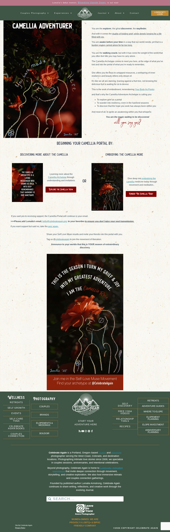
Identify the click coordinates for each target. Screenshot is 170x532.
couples (102, 453)
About (118, 13)
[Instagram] (86, 431)
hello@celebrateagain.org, (54, 221)
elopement (116, 453)
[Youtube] (83, 431)
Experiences (61, 13)
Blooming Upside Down (92, 2)
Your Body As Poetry (144, 89)
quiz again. (53, 226)
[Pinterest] (89, 431)
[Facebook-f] (92, 431)
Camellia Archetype (57, 177)
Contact (134, 13)
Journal (102, 13)
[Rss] (79, 431)
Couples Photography (33, 13)
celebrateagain (62, 239)
